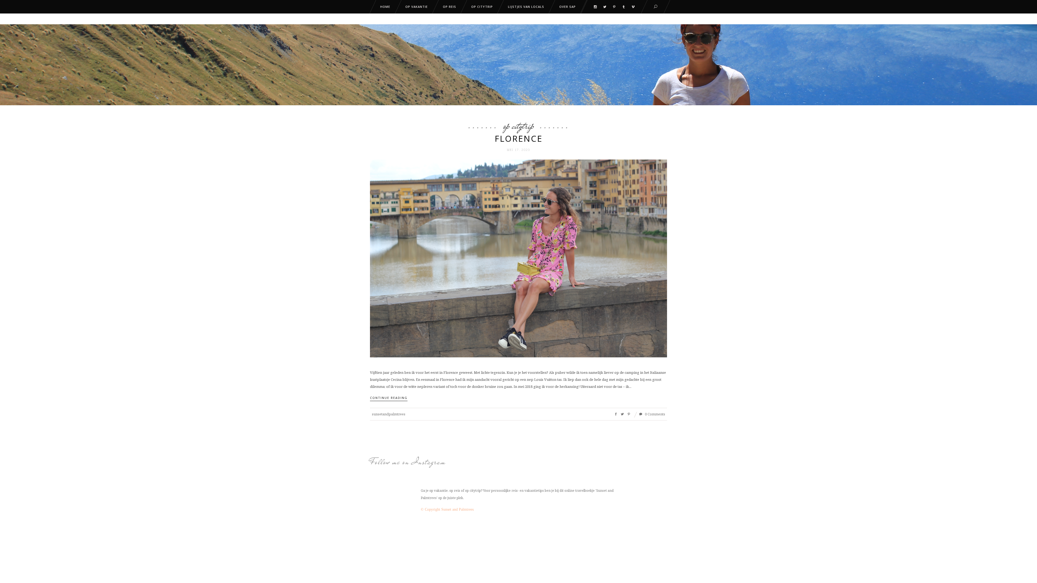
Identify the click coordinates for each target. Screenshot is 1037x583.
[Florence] (518, 258)
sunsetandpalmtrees (388, 414)
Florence (519, 138)
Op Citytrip (518, 125)
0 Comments (654, 414)
